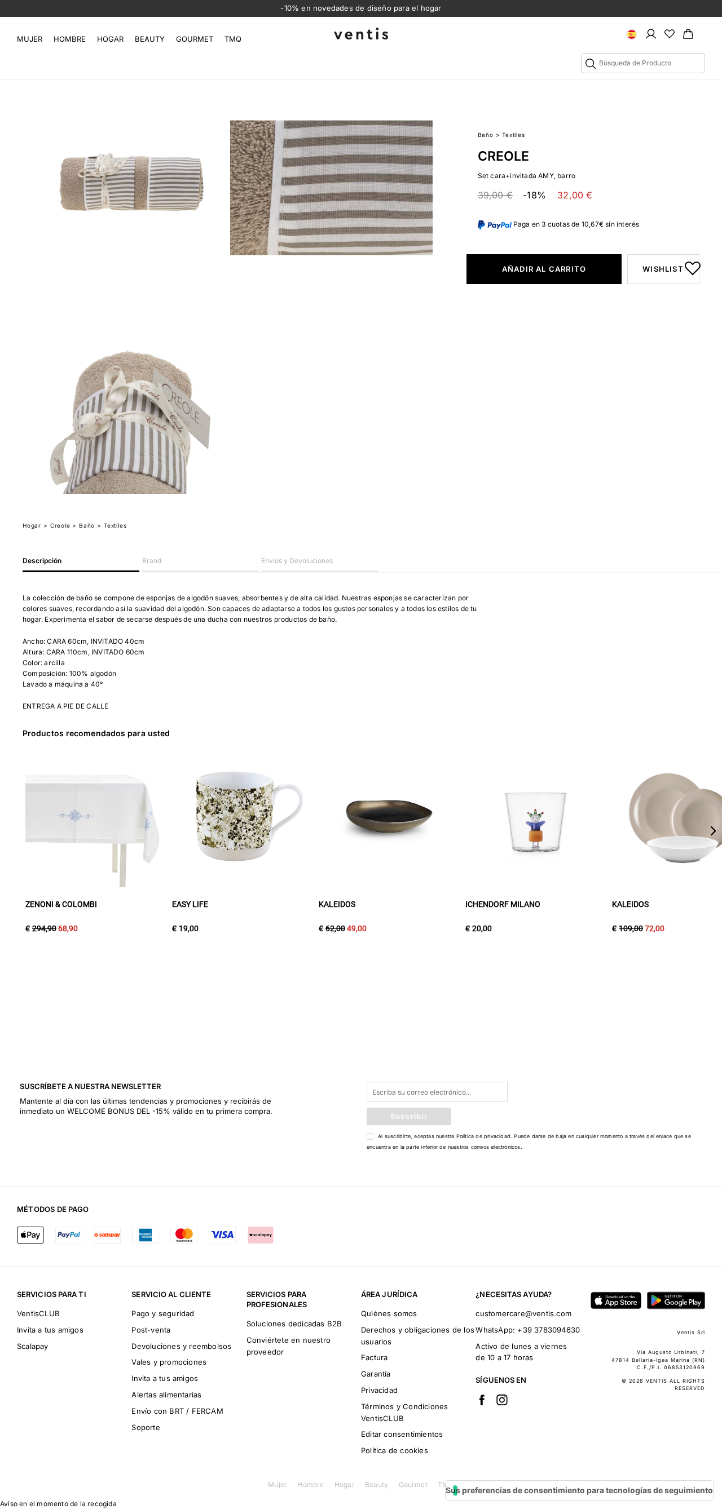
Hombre (70, 38)
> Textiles (111, 525)
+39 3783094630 (548, 1329)
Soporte (145, 1427)
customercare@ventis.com (523, 1313)
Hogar (110, 38)
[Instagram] (502, 1399)
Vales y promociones (168, 1361)
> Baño (83, 525)
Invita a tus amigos (50, 1329)
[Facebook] (482, 1399)
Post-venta (150, 1329)
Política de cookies (394, 1450)
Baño (486, 134)
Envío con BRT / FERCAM (177, 1410)
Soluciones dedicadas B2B (294, 1323)
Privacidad (379, 1390)
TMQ (232, 38)
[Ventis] (361, 33)
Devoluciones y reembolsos (181, 1346)
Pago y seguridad (162, 1313)
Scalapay (33, 1346)
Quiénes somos (389, 1313)
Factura (374, 1357)
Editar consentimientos (402, 1434)
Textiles (513, 134)
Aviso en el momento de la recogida (58, 1503)
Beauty (150, 38)
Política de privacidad (483, 1136)
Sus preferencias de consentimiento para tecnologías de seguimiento (579, 1490)
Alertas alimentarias (166, 1394)
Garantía (376, 1373)
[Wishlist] (669, 33)
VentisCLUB (38, 1313)
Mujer (29, 38)
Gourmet (194, 38)
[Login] (651, 33)
